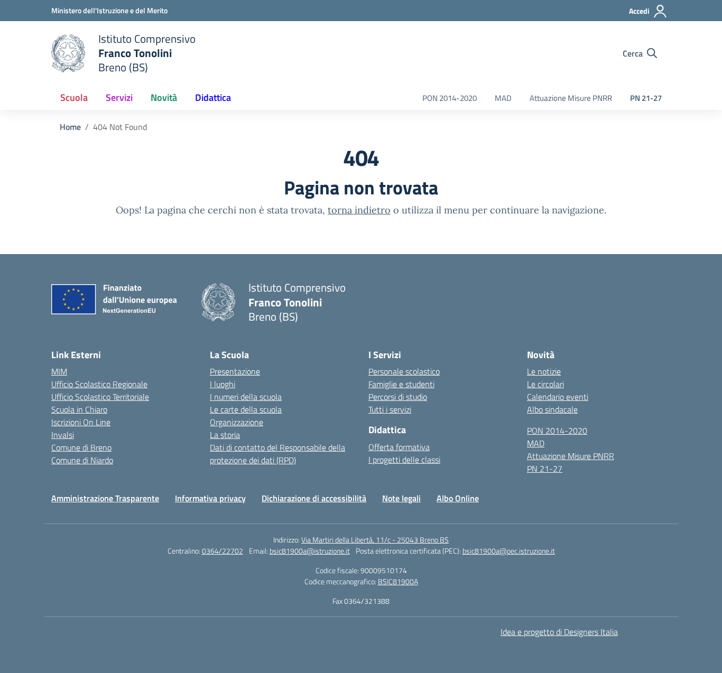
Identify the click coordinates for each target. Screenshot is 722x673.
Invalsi (62, 434)
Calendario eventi (557, 396)
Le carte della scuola (246, 409)
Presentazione (235, 371)
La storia (225, 434)
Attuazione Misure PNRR (571, 98)
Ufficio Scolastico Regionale (99, 384)
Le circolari (545, 384)
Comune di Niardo (82, 460)
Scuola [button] (74, 97)
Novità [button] (164, 97)
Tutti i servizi (389, 409)
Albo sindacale (552, 409)
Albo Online (458, 498)
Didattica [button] (213, 97)
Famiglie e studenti (401, 384)
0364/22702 (222, 550)
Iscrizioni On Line (80, 422)
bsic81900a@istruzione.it (310, 550)
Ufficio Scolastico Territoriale (100, 396)
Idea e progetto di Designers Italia (559, 631)
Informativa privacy (210, 498)
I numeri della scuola (246, 396)
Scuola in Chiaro (79, 409)
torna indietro (359, 210)
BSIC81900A (398, 581)
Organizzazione (236, 422)
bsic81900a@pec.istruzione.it (508, 550)
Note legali (401, 498)
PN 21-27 (646, 98)
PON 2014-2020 (449, 98)
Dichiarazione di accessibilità (314, 498)
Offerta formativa (399, 447)
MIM (59, 371)
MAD (503, 98)
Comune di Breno (81, 447)
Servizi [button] (119, 97)
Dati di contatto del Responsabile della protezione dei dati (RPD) (277, 453)
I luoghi (222, 384)
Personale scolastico (404, 371)
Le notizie (544, 371)
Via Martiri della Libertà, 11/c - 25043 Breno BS (375, 539)
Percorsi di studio (397, 396)
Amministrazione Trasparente (105, 498)
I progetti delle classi (404, 459)
